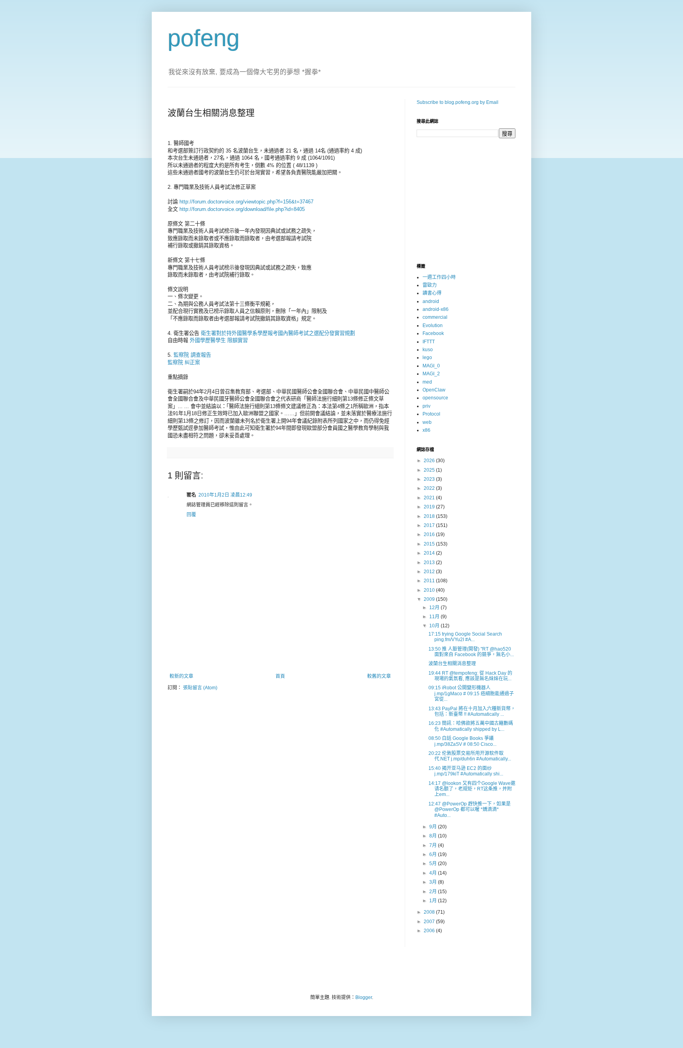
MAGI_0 (431, 366)
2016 (430, 534)
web (427, 422)
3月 (433, 882)
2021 (430, 497)
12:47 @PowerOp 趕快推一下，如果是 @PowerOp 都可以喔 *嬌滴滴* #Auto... (469, 809)
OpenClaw (434, 390)
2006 (430, 930)
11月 (435, 616)
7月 (433, 845)
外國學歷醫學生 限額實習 (219, 340)
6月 (433, 854)
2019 (430, 507)
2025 (430, 470)
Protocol (431, 414)
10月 (435, 625)
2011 (430, 580)
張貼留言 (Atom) (200, 688)
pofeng (204, 38)
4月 (433, 873)
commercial (435, 317)
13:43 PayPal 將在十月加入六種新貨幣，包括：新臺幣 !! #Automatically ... (471, 711)
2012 (430, 571)
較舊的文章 (379, 676)
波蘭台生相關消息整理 (452, 663)
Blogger (363, 997)
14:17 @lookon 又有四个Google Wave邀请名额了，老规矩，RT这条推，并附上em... (471, 789)
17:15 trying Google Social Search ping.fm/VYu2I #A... (465, 636)
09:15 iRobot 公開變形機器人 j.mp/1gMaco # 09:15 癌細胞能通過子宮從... (471, 693)
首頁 (280, 676)
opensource (435, 398)
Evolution (433, 325)
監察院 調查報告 (192, 355)
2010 (430, 590)
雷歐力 (430, 285)
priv (426, 406)
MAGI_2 (431, 373)
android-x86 (436, 309)
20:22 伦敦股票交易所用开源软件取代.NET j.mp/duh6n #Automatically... (469, 756)
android (431, 301)
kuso (428, 349)
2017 (430, 525)
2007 (430, 921)
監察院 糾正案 (184, 362)
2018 (430, 516)
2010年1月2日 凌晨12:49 (225, 495)
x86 (426, 430)
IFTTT (429, 341)
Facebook (433, 333)
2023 (430, 479)
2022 (430, 488)
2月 (433, 891)
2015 (430, 544)
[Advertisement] (280, 652)
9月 (433, 827)
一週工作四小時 (439, 277)
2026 (430, 460)
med (427, 382)
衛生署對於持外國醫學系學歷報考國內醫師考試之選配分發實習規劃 (278, 333)
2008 (430, 912)
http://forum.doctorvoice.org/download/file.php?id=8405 (242, 209)
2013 (430, 562)
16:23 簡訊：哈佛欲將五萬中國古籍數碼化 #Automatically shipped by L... (470, 726)
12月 (435, 607)
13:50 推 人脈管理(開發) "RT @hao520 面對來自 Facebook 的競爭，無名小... (471, 651)
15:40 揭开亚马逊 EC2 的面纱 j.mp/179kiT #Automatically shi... (465, 771)
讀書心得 (432, 293)
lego (427, 357)
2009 (430, 599)
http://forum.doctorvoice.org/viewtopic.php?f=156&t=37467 (246, 202)
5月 (433, 863)
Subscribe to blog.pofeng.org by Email (457, 102)
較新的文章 (181, 676)
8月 (433, 836)
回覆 (191, 514)
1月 (433, 900)
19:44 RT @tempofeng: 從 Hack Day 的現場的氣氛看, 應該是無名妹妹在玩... (470, 675)
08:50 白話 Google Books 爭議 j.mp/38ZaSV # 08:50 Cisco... (462, 741)
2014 (430, 553)
